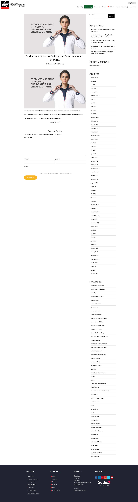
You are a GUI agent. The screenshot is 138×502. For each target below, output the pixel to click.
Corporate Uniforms (96, 314)
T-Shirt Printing (95, 416)
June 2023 (93, 190)
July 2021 (93, 266)
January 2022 (94, 252)
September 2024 (95, 135)
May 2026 (93, 88)
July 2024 (93, 143)
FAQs (53, 487)
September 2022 (95, 223)
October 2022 (94, 219)
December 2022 (95, 212)
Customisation (32, 490)
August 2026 (94, 77)
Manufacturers (95, 387)
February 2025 (95, 117)
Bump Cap (93, 293)
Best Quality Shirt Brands (97, 285)
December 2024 (95, 124)
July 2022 (93, 230)
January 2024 (94, 164)
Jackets (93, 380)
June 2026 (93, 84)
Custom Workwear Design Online (99, 336)
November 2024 (95, 128)
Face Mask (93, 369)
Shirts (92, 405)
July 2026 (93, 81)
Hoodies (93, 376)
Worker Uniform (95, 449)
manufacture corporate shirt (98, 383)
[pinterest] (112, 477)
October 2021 (94, 262)
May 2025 (93, 106)
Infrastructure (32, 484)
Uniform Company (95, 423)
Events (104, 7)
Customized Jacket (95, 358)
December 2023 (95, 168)
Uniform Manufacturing (97, 431)
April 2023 (93, 197)
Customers (97, 7)
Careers (118, 7)
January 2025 (94, 121)
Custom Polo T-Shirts (96, 329)
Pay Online (132, 3)
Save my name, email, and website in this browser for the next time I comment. (55, 173)
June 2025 (93, 103)
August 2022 (94, 226)
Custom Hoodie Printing (97, 322)
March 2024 (94, 157)
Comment (28, 138)
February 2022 (95, 248)
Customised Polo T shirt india (98, 347)
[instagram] (105, 477)
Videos (112, 7)
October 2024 (94, 132)
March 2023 (94, 201)
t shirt (92, 412)
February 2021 (95, 273)
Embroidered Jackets (96, 365)
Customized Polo (95, 362)
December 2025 (95, 95)
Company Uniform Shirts (97, 296)
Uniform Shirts (94, 434)
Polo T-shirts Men (95, 402)
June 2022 (93, 233)
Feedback (54, 484)
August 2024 (94, 139)
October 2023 (94, 175)
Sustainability (88, 7)
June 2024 (93, 146)
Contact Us (133, 7)
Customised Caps (95, 340)
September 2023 (95, 179)
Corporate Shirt (95, 307)
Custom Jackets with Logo (97, 325)
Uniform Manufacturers (97, 427)
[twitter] (108, 477)
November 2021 (95, 259)
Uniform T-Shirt (95, 438)
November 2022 (95, 215)
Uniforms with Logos (96, 441)
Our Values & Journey (33, 493)
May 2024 (93, 150)
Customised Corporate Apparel (99, 343)
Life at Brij (125, 7)
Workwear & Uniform (96, 452)
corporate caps (95, 300)
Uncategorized (94, 420)
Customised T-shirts (96, 351)
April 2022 (93, 241)
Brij (63, 64)
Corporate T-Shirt (95, 311)
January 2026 (94, 92)
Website (26, 166)
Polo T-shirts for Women (97, 398)
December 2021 (95, 255)
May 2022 (93, 237)
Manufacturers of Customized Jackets (101, 391)
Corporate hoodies (96, 303)
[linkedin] (99, 477)
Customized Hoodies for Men (98, 354)
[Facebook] (96, 477)
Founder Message (32, 479)
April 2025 (93, 110)
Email (57, 159)
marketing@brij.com (80, 490)
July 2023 (93, 186)
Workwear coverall (96, 456)
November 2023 (95, 172)
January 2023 (94, 208)
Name (26, 159)
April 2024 (93, 153)
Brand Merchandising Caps (98, 289)
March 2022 (94, 244)
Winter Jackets (95, 445)
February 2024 (95, 161)
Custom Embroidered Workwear (99, 318)
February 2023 (95, 204)
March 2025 (94, 114)
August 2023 (94, 183)
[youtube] (102, 477)
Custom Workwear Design (98, 332)
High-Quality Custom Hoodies (99, 372)
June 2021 (93, 270)
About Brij (80, 7)
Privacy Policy (56, 490)
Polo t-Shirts (94, 394)
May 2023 (93, 193)
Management (31, 482)
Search (91, 14)
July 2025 (93, 99)
